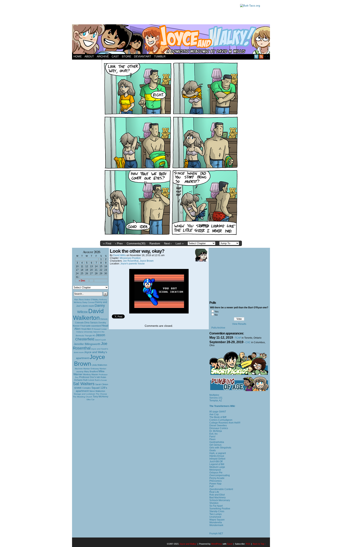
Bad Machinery (217, 497)
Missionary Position (130, 258)
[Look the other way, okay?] (171, 237)
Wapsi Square (217, 519)
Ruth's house (101, 380)
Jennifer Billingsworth (87, 344)
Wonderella (215, 522)
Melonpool (215, 469)
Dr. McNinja (215, 431)
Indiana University (84, 332)
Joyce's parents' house (132, 263)
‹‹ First (107, 243)
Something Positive (219, 508)
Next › (168, 243)
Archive (103, 56)
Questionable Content (221, 489)
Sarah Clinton (101, 384)
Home (77, 56)
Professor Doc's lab (89, 377)
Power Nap (215, 483)
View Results (239, 324)
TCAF (238, 337)
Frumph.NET (216, 533)
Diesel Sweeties (218, 425)
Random (154, 243)
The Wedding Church (82, 397)
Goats (212, 450)
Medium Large (217, 467)
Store (126, 56)
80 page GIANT (217, 411)
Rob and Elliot (217, 494)
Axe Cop (214, 414)
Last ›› (180, 243)
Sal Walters (84, 383)
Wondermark (216, 525)
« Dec (82, 280)
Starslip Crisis (216, 511)
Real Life (214, 492)
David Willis (119, 255)
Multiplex (214, 395)
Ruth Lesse (88, 380)
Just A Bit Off (215, 461)
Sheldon (213, 503)
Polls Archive (218, 327)
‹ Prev (119, 243)
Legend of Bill (216, 464)
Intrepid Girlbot (217, 458)
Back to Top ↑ (259, 544)
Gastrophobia (216, 442)
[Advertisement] (154, 13)
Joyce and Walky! (171, 39)
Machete (79, 369)
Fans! (212, 436)
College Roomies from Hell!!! (224, 422)
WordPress (216, 544)
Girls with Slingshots (220, 447)
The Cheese (101, 394)
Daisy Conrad (88, 302)
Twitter (256, 56)
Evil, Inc (213, 433)
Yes (216, 311)
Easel (229, 544)
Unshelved (215, 517)
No (216, 314)
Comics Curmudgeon (220, 420)
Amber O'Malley (91, 299)
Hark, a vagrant (217, 453)
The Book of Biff (217, 417)
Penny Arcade (216, 478)
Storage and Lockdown (84, 394)
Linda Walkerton (99, 365)
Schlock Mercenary (219, 500)
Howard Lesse (100, 329)
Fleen (212, 439)
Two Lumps (215, 514)
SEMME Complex (82, 388)
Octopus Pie (215, 472)
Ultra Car (90, 399)
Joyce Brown (89, 360)
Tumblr (159, 56)
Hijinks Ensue (216, 456)
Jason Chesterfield (90, 337)
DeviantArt (142, 56)
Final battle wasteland (90, 326)
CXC (248, 342)
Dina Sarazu (91, 322)
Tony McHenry (100, 396)
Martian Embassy (91, 369)
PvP (211, 486)
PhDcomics (215, 481)
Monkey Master (90, 374)
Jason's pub (100, 340)
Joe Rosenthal (90, 345)
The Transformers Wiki (222, 406)
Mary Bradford (91, 371)
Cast (115, 56)
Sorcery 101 (215, 397)
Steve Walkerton (97, 391)
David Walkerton (88, 314)
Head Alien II (87, 329)
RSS (261, 56)
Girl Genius (215, 444)
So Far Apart (216, 505)
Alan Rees (79, 299)
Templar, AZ (215, 400)
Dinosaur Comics (218, 428)
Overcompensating (219, 475)
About (89, 56)
